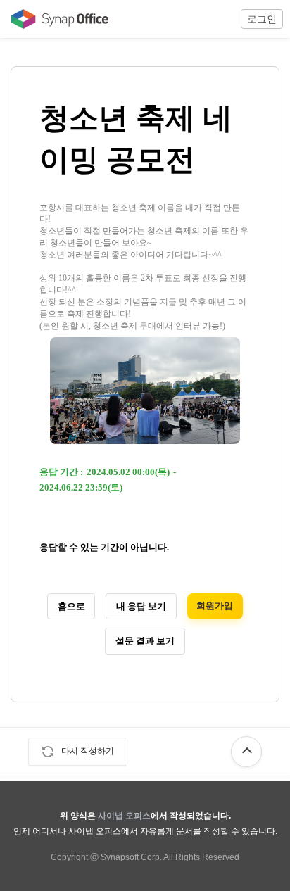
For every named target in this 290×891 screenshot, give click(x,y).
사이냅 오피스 (124, 816)
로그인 (262, 19)
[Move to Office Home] (56, 19)
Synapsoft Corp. (131, 857)
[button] (262, 19)
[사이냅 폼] (56, 19)
